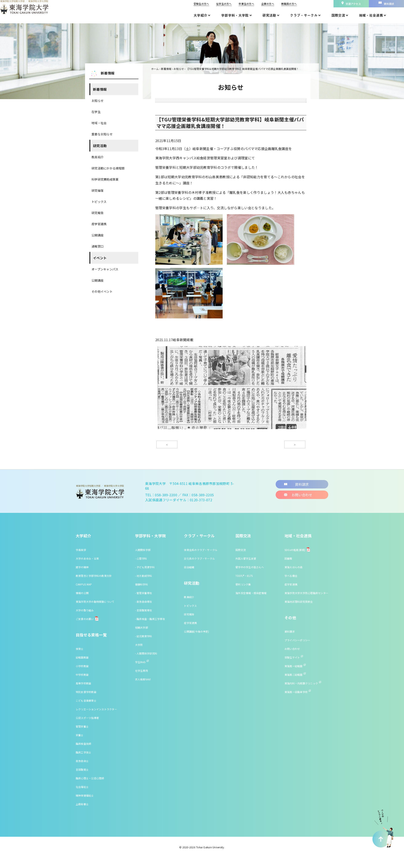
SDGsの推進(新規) (295, 550)
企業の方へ (267, 3)
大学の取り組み (85, 610)
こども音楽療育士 (86, 700)
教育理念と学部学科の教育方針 (94, 575)
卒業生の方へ (246, 3)
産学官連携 (99, 224)
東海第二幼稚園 (293, 674)
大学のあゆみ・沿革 (87, 558)
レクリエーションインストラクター (96, 709)
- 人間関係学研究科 (146, 653)
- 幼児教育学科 (143, 636)
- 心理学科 (141, 558)
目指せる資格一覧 (91, 634)
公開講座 (98, 235)
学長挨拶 (81, 550)
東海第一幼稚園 (293, 666)
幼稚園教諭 (82, 657)
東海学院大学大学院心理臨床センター (306, 593)
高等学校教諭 (83, 683)
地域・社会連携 (298, 535)
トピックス (99, 202)
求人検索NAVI (143, 679)
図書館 (288, 558)
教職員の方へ (289, 3)
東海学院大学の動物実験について (95, 601)
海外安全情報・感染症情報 (250, 593)
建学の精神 (82, 567)
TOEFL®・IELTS (244, 575)
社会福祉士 (82, 787)
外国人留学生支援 (245, 558)
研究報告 (98, 213)
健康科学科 (141, 584)
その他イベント (102, 291)
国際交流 (243, 535)
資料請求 (289, 631)
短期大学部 (141, 627)
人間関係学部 (142, 550)
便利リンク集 (243, 584)
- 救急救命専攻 (143, 601)
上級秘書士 (82, 804)
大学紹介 (83, 535)
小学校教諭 (82, 666)
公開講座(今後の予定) (196, 631)
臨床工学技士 (83, 752)
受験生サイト (292, 657)
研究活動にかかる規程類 (108, 168)
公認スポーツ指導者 (87, 718)
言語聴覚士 (82, 769)
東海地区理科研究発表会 (298, 601)
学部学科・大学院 (150, 535)
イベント (100, 257)
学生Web (140, 662)
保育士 (80, 648)
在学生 (96, 112)
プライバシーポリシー (297, 640)
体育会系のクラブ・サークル (200, 550)
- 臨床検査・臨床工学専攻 (150, 619)
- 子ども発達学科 (145, 567)
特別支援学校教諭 (86, 692)
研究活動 (100, 145)
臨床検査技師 (83, 743)
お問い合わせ (292, 648)
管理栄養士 (82, 726)
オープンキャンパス (105, 269)
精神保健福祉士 (85, 795)
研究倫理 (98, 190)
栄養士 (80, 735)
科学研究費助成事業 (105, 179)
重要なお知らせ (102, 134)
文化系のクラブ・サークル (199, 558)
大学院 (139, 644)
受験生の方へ (201, 3)
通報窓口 (98, 246)
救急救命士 (82, 761)
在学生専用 (141, 670)
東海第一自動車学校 (296, 692)
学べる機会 (290, 575)
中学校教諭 (82, 674)
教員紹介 (98, 157)
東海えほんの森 (293, 567)
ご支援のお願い (85, 619)
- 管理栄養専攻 (143, 593)
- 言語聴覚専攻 (143, 610)
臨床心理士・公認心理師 (90, 778)
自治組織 (189, 567)
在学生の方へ (223, 3)
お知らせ (98, 100)
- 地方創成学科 (143, 575)
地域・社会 (99, 123)
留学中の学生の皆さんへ (249, 567)
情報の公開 (82, 593)
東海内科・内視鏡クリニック (301, 683)
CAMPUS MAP (84, 584)
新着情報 (100, 89)
